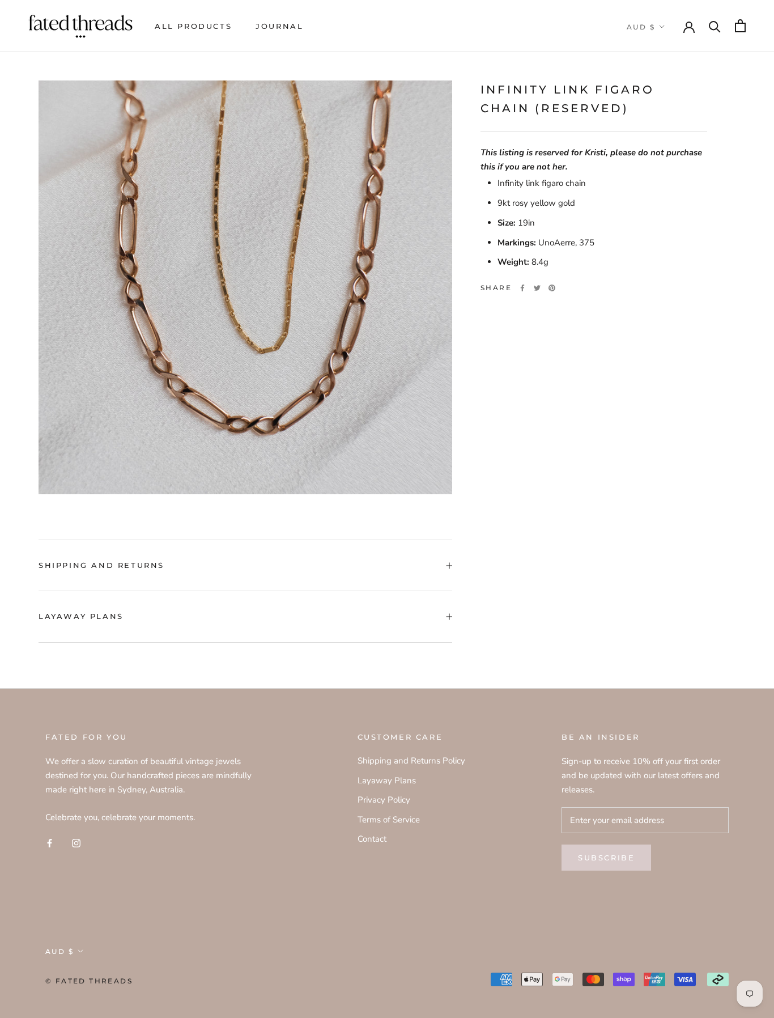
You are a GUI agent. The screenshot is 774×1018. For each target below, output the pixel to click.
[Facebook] (522, 288)
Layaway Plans (81, 616)
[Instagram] (76, 842)
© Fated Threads (89, 981)
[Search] (715, 26)
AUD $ (641, 27)
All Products (193, 26)
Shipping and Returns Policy (411, 760)
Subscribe (606, 857)
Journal (279, 26)
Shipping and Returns (101, 565)
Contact (372, 839)
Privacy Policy (384, 799)
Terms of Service (389, 819)
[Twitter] (537, 288)
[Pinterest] (551, 288)
